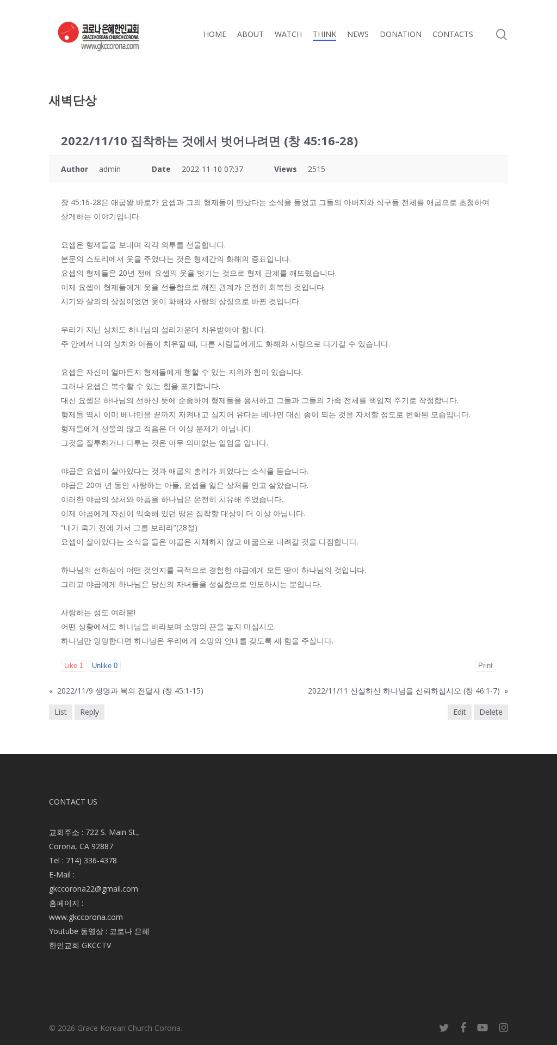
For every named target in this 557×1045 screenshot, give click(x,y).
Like (73, 665)
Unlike (104, 665)
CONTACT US (73, 801)
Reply (89, 712)
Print (485, 665)
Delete (491, 712)
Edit (459, 712)
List (60, 712)
